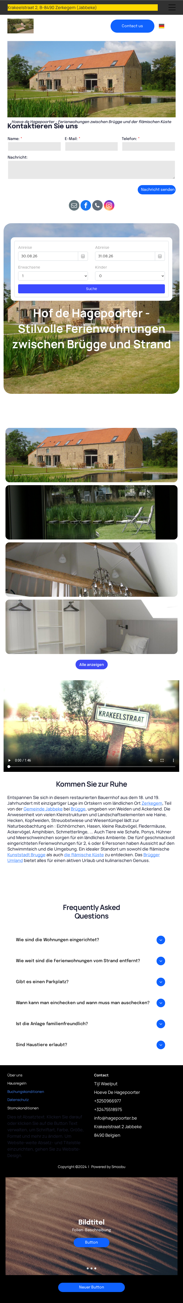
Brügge (78, 809)
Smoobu (118, 1166)
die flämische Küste (84, 854)
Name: (13, 139)
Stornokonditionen (23, 1108)
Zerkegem (152, 803)
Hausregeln (16, 1083)
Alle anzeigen (91, 664)
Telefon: (129, 139)
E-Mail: (71, 139)
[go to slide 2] (91, 1268)
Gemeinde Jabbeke (43, 809)
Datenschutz (18, 1099)
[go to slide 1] (88, 1268)
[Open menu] (172, 7)
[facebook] (86, 206)
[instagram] (109, 206)
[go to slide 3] (95, 1268)
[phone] (97, 206)
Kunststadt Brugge (26, 854)
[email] (74, 206)
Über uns (14, 1075)
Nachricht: (17, 158)
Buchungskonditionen (25, 1091)
